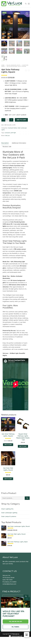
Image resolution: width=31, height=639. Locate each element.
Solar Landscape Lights (13, 65)
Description (5, 143)
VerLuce (7, 135)
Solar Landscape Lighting (9, 512)
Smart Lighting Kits (7, 509)
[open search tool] (26, 3)
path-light (13, 132)
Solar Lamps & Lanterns (8, 516)
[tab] (5, 143)
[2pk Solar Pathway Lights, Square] (26, 70)
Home (2, 65)
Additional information (19, 143)
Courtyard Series (12, 128)
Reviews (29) (7, 146)
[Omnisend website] (15, 635)
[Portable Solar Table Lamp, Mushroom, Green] (29, 70)
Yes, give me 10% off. (15, 621)
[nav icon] (29, 3)
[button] (26, 13)
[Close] (27, 598)
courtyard (7, 132)
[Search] (27, 498)
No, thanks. (15, 627)
